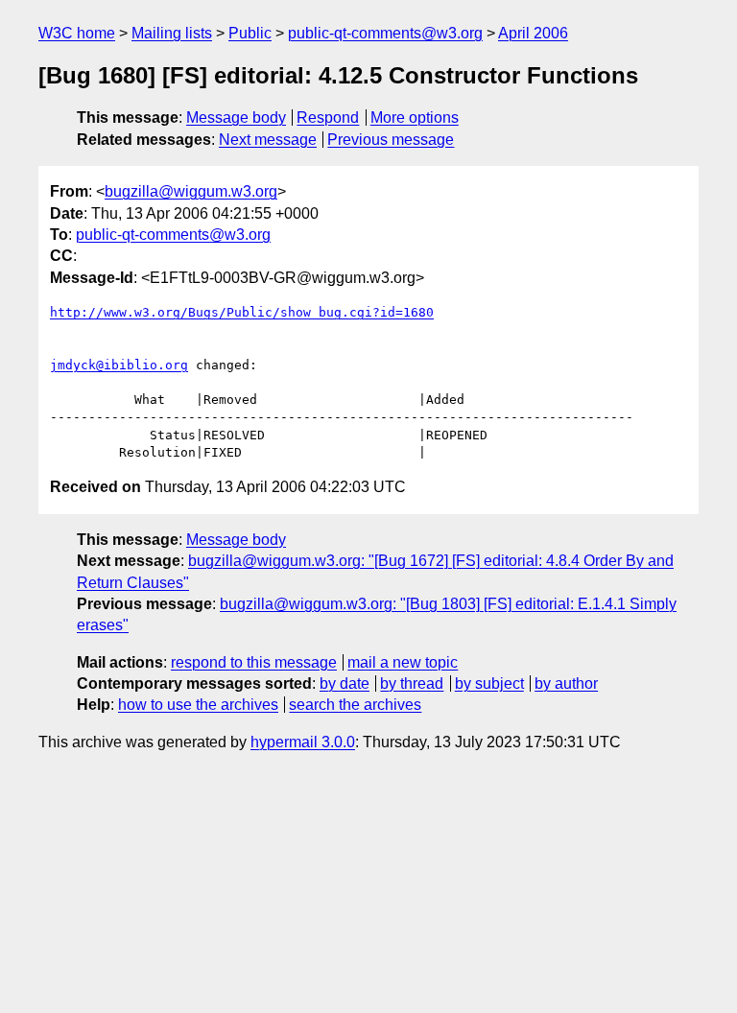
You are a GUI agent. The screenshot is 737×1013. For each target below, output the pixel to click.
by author (566, 683)
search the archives (355, 704)
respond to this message (254, 662)
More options (414, 117)
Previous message (390, 139)
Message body (236, 117)
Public (250, 33)
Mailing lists (171, 33)
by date (344, 683)
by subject (489, 683)
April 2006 (533, 33)
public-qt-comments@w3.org (385, 33)
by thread (411, 683)
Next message (268, 139)
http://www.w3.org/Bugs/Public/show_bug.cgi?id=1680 (242, 312)
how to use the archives (198, 704)
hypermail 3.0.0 (302, 742)
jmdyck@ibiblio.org (119, 365)
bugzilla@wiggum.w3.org (191, 191)
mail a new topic (402, 662)
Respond (328, 117)
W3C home (76, 33)
